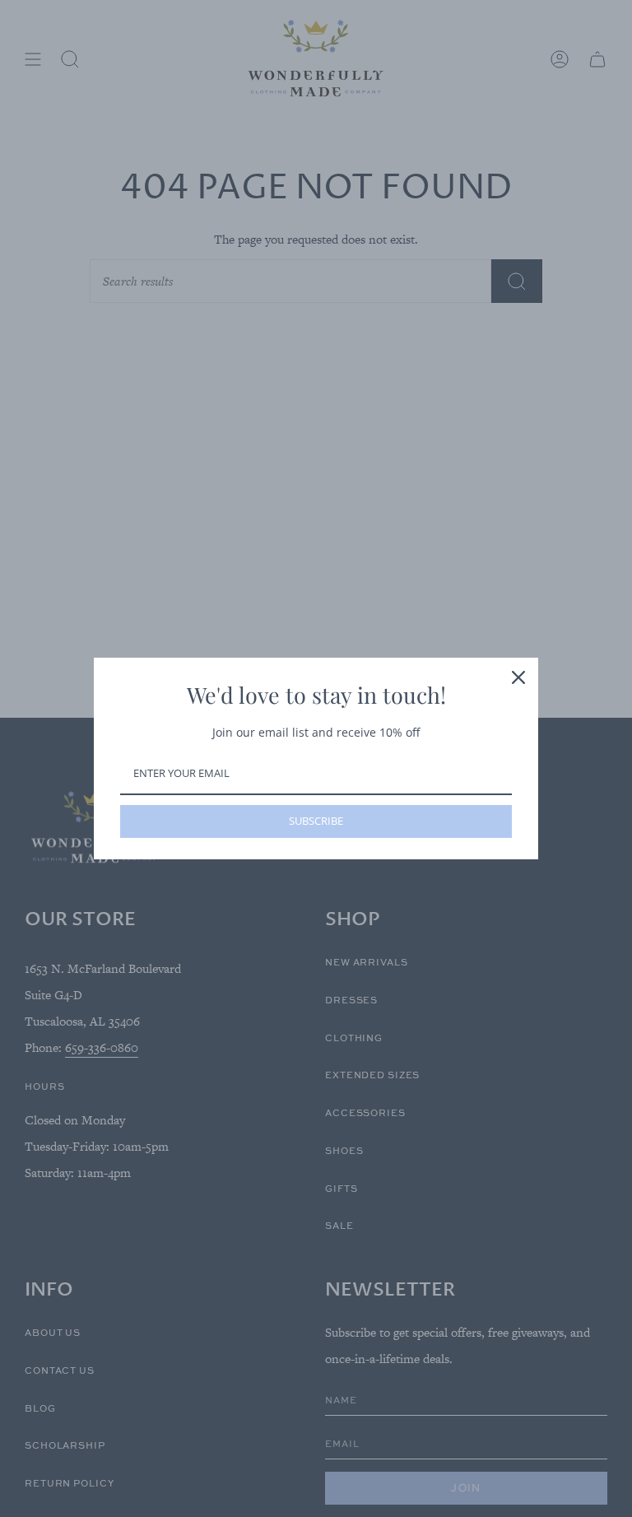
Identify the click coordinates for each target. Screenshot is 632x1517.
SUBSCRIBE (316, 820)
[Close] (518, 677)
